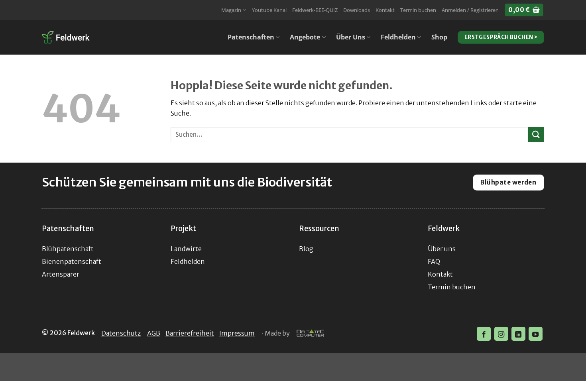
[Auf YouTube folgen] (536, 334)
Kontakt (385, 10)
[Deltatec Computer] (310, 333)
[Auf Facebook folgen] (484, 334)
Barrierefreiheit (189, 333)
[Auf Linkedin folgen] (518, 334)
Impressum (237, 333)
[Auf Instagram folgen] (501, 334)
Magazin (231, 10)
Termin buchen (418, 10)
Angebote (305, 37)
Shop (439, 37)
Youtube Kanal (269, 10)
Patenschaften (251, 37)
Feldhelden (398, 37)
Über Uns (350, 37)
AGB (153, 333)
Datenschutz (121, 333)
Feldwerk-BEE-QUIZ (315, 10)
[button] (470, 10)
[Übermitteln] (536, 134)
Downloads (356, 10)
